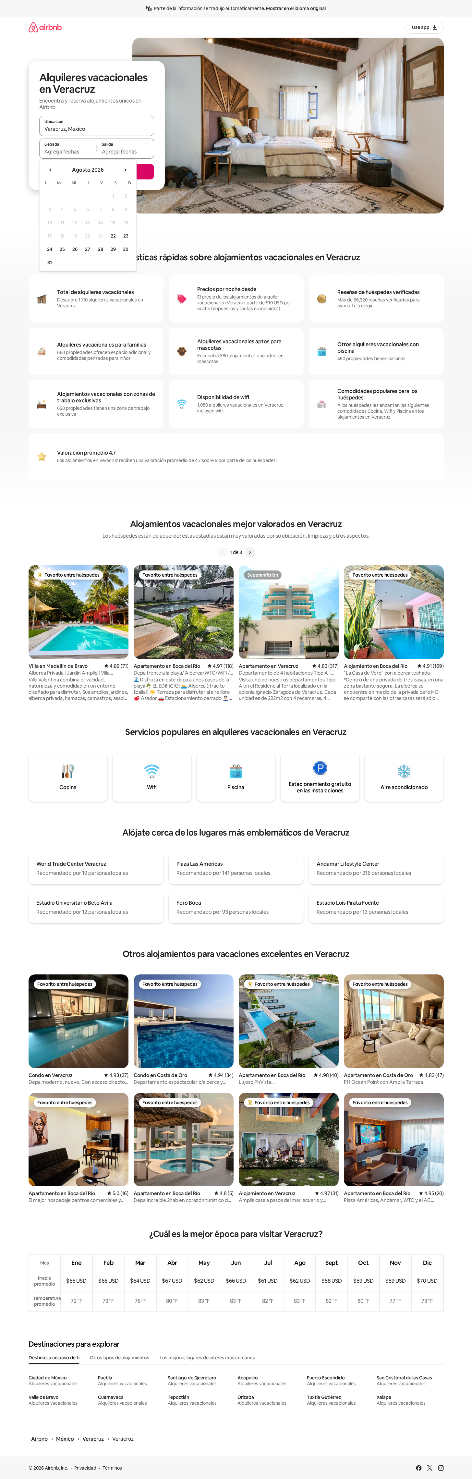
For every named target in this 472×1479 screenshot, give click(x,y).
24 (49, 249)
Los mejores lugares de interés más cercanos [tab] (207, 1358)
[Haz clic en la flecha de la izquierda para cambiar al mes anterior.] (51, 170)
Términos (112, 1468)
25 (62, 249)
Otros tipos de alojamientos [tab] (119, 1358)
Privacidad (85, 1468)
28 (100, 249)
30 (125, 249)
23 (125, 236)
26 (75, 249)
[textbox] (67, 151)
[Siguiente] (250, 552)
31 (49, 262)
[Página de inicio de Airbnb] (45, 27)
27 (87, 249)
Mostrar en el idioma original (296, 8)
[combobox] (96, 129)
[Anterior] (222, 552)
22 (113, 236)
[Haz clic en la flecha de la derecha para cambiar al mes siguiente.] (125, 170)
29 (113, 249)
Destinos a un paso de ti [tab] (54, 1358)
